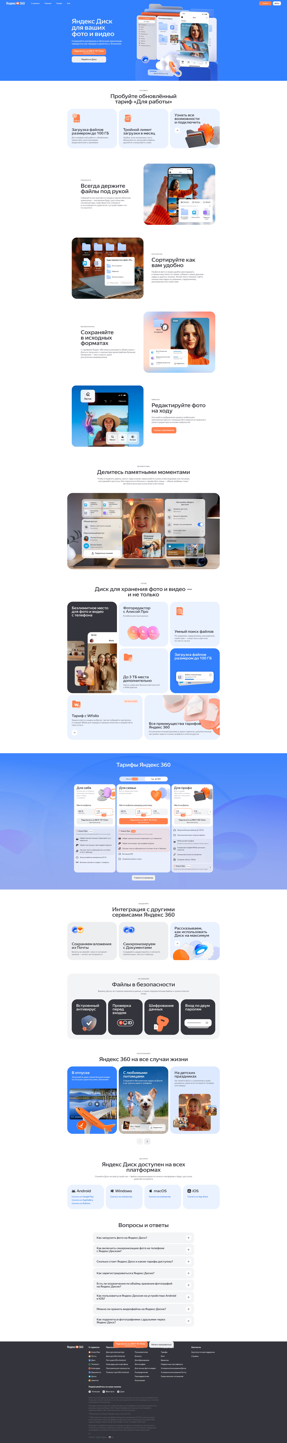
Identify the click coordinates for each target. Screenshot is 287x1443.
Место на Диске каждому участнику (135, 805)
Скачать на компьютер (121, 1196)
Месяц (131, 779)
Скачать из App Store (197, 1196)
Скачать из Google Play (83, 1196)
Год (155, 779)
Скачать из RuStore (81, 1203)
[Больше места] (113, 812)
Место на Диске (84, 805)
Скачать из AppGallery (82, 1200)
